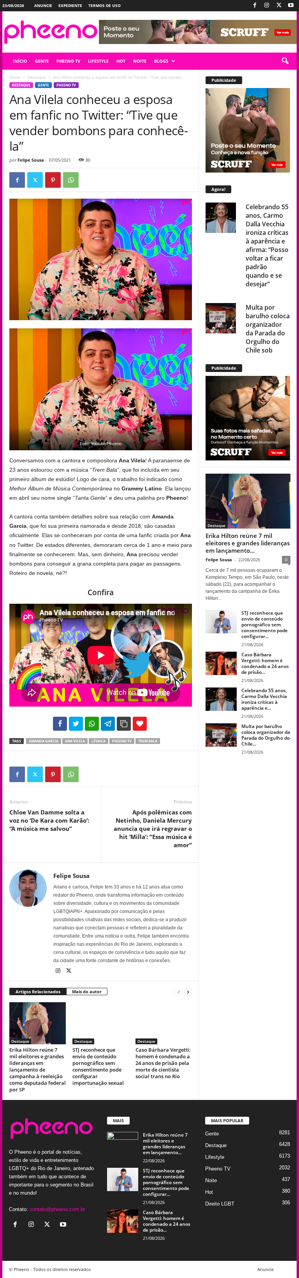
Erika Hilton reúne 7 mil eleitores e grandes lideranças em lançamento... (248, 543)
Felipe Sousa (31, 160)
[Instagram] (266, 5)
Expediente (70, 5)
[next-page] (188, 992)
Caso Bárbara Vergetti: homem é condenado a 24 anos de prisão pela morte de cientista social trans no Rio (163, 1063)
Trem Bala (147, 741)
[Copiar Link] (124, 724)
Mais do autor (87, 991)
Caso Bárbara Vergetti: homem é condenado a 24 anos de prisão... (265, 663)
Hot (209, 1192)
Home (14, 77)
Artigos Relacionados (38, 991)
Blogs (161, 61)
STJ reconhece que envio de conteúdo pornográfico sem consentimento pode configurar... (264, 625)
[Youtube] (290, 5)
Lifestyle (214, 1157)
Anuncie (43, 5)
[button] (285, 61)
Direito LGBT (219, 1204)
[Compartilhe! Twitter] (76, 724)
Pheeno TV (66, 85)
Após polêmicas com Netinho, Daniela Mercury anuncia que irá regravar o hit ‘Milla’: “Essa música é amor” (153, 828)
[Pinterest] (53, 180)
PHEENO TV (68, 61)
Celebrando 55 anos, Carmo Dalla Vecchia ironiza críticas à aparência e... (264, 699)
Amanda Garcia (43, 741)
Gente (43, 85)
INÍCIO (20, 61)
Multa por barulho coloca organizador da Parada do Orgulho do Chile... (265, 735)
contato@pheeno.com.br (57, 1209)
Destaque (37, 77)
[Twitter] (278, 5)
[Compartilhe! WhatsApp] (92, 724)
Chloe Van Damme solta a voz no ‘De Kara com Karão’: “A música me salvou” (49, 820)
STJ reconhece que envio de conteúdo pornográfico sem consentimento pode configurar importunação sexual (98, 1066)
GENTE (42, 61)
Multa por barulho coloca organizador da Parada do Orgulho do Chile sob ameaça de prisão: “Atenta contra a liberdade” (268, 346)
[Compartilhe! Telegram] (108, 724)
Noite (211, 1180)
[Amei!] (140, 724)
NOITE (139, 61)
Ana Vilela (75, 741)
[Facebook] (254, 5)
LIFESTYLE (98, 61)
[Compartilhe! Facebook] (60, 724)
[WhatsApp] (71, 180)
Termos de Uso (104, 5)
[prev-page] (179, 992)
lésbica (98, 741)
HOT (120, 61)
